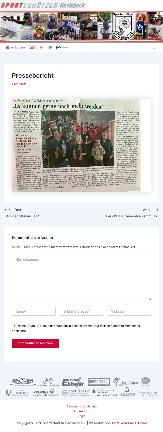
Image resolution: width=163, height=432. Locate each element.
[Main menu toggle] (154, 47)
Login (81, 416)
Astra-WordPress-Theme (130, 423)
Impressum (81, 411)
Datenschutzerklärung (81, 406)
